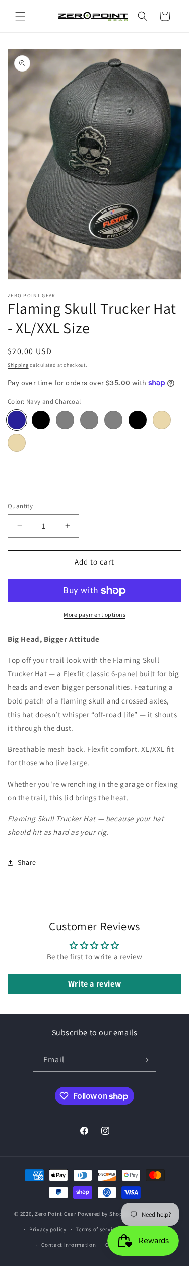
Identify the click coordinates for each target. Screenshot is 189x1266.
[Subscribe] (145, 1060)
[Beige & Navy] (162, 420)
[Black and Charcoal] (41, 420)
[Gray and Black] (89, 420)
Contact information (68, 1244)
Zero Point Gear (56, 1213)
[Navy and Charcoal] (17, 420)
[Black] (138, 420)
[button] (20, 16)
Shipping (18, 365)
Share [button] (27, 862)
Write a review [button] (94, 983)
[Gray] (113, 420)
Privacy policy (48, 1229)
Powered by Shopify (104, 1213)
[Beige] (17, 443)
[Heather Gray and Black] (65, 420)
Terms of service (97, 1229)
